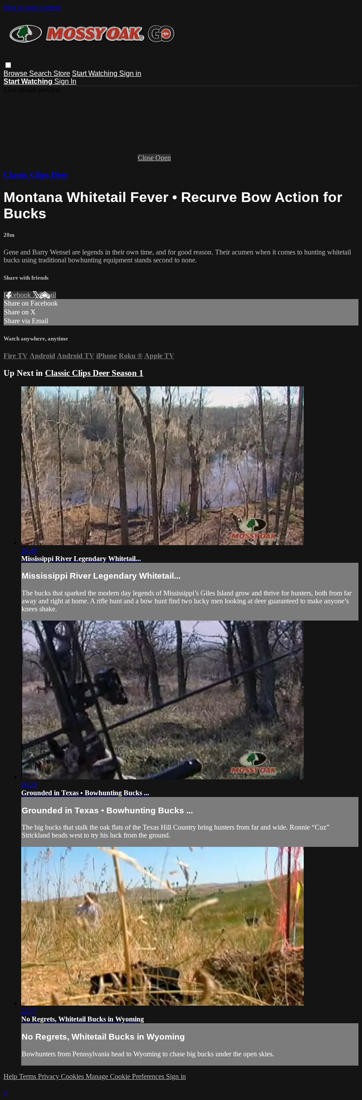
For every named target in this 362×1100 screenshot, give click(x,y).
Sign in (130, 73)
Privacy (49, 1076)
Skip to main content (32, 7)
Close (146, 157)
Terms (28, 1076)
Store (61, 73)
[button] (8, 65)
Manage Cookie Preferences (126, 1076)
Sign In (65, 81)
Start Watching (95, 73)
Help (11, 1076)
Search (41, 73)
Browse (16, 73)
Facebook (18, 295)
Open (163, 157)
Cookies (73, 1076)
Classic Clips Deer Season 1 (94, 373)
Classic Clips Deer (36, 175)
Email (48, 295)
